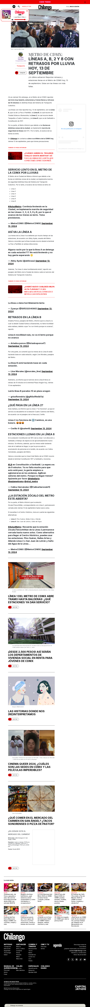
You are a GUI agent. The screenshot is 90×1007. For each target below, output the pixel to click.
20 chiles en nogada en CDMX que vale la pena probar (61, 919)
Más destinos (20, 970)
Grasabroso (32, 954)
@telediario (34, 478)
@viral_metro (31, 481)
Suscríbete (82, 946)
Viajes (19, 966)
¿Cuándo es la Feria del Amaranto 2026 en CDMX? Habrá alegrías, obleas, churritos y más (44, 920)
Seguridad (7, 950)
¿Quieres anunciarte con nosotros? (75, 948)
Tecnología (7, 952)
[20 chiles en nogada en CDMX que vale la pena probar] (61, 910)
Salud (5, 954)
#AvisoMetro (14, 206)
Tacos (30, 950)
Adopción (31, 970)
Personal (6, 970)
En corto (19, 968)
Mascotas (19, 959)
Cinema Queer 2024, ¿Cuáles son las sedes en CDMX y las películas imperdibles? (29, 767)
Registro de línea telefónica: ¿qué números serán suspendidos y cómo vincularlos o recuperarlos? (28, 898)
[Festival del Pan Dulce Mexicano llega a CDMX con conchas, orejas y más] (11, 910)
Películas (43, 946)
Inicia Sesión (74, 6)
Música (18, 946)
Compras (19, 950)
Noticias (23, 892)
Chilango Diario (45, 967)
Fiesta (30, 961)
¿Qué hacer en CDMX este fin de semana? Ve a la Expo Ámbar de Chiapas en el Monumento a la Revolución (78, 921)
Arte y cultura (20, 948)
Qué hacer (40, 892)
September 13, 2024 (18, 346)
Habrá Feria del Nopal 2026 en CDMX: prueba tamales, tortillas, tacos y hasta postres (60, 898)
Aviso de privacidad (80, 954)
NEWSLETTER (26, 6)
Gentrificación (32, 968)
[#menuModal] (13, 6)
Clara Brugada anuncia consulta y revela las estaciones (39, 290)
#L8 (10, 464)
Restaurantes (58, 915)
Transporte (21, 66)
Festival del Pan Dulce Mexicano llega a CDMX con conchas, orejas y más (10, 920)
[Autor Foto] (20, 54)
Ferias (5, 892)
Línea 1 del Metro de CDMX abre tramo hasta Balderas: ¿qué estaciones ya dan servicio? (31, 599)
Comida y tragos (32, 945)
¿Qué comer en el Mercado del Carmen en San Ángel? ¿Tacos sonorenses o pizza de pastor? (31, 820)
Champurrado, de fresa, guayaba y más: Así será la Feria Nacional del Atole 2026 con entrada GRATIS (10, 898)
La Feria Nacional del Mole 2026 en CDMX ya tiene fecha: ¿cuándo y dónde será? (45, 897)
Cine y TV (45, 944)
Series (43, 948)
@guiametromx (16, 481)
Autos (6, 972)
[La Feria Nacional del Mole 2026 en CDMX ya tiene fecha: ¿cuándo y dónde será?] (45, 887)
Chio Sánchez (21, 58)
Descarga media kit (80, 944)
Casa (5, 974)
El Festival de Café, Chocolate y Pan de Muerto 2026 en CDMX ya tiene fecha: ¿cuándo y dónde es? (78, 898)
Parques (18, 954)
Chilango (13, 138)
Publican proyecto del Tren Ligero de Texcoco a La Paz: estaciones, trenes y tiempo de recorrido (28, 920)
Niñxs (18, 956)
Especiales (33, 966)
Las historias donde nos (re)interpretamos (26, 713)
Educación (7, 948)
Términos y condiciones (78, 952)
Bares (30, 952)
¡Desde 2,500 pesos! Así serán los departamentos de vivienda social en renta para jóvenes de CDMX (30, 656)
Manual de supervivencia (11, 967)
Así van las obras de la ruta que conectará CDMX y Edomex (38, 157)
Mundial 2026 (32, 972)
